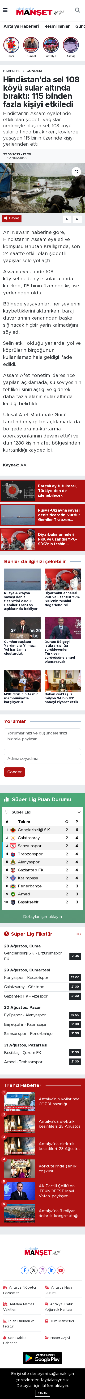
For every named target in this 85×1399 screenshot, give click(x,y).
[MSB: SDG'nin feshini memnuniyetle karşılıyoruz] (22, 680)
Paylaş (14, 218)
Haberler (12, 71)
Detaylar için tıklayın (42, 917)
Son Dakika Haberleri (15, 1340)
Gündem (34, 71)
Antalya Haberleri (21, 26)
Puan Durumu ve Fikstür (19, 1323)
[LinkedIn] (51, 1270)
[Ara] (77, 11)
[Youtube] (60, 1270)
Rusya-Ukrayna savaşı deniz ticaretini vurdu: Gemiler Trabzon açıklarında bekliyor (21, 601)
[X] (34, 1270)
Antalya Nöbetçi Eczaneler (19, 1290)
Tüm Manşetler (62, 1321)
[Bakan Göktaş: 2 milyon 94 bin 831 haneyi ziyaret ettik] (63, 680)
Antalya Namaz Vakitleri (19, 1307)
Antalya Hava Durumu (58, 1290)
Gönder (14, 772)
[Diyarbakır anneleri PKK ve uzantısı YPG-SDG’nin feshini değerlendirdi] (63, 579)
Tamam (42, 1393)
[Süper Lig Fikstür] (78, 934)
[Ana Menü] (5, 10)
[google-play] (43, 1359)
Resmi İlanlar (57, 26)
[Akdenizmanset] (40, 10)
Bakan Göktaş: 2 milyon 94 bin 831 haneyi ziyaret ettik (61, 698)
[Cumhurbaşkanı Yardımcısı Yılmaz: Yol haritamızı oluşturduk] (22, 628)
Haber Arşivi (60, 1338)
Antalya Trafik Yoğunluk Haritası (59, 1307)
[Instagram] (43, 1270)
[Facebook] (25, 1270)
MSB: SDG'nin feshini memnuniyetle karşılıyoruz (21, 698)
